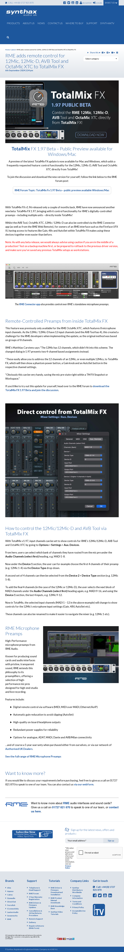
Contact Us (55, 23)
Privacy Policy (68, 867)
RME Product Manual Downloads (56, 900)
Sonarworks (12, 916)
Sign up (111, 840)
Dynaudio (11, 898)
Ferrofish (11, 905)
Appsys (10, 891)
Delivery (32, 922)
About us (28, 23)
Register (86, 3)
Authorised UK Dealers (19, 748)
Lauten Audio (12, 912)
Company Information (77, 897)
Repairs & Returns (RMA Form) (36, 927)
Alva (9, 888)
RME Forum (34, 893)
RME (66, 803)
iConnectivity (13, 909)
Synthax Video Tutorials (57, 913)
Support (91, 23)
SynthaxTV (107, 23)
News (41, 23)
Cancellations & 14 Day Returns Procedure (35, 913)
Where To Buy (74, 23)
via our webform (83, 784)
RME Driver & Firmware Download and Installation (57, 891)
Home (7, 50)
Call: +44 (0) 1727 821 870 (21, 3)
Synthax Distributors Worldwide (77, 890)
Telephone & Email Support (35, 889)
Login (99, 3)
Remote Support (36, 919)
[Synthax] (21, 12)
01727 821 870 (61, 807)
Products (13, 23)
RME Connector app (29, 304)
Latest (13, 50)
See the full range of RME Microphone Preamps (33, 756)
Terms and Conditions (77, 902)
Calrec (10, 895)
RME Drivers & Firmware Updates (35, 905)
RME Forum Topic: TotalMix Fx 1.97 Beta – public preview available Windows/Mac (62, 190)
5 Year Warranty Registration (35, 898)
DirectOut (11, 902)
